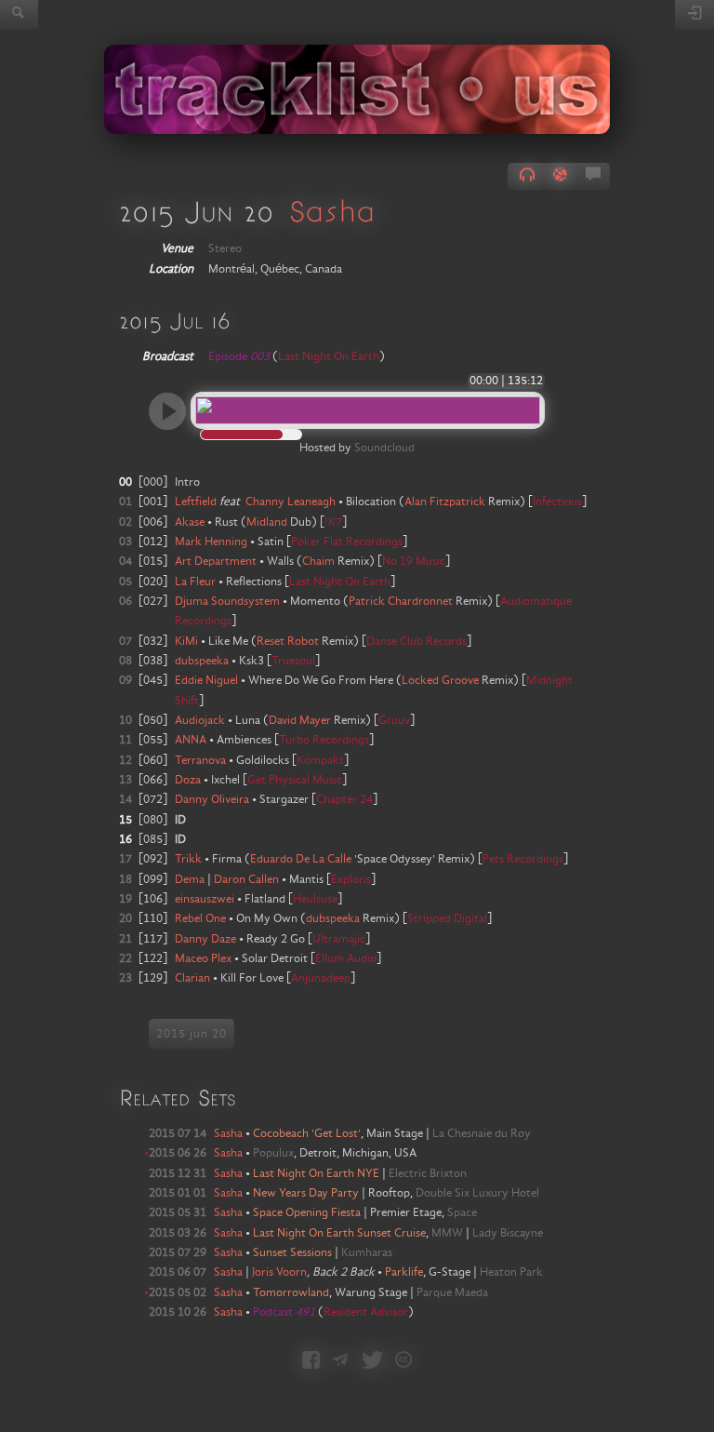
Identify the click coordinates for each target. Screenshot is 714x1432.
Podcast (284, 1311)
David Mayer (300, 720)
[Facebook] (311, 1362)
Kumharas (366, 1252)
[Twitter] (372, 1362)
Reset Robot (288, 641)
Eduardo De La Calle (300, 858)
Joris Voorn (279, 1271)
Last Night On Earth (328, 356)
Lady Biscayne (507, 1232)
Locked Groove (440, 680)
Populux (273, 1152)
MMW (447, 1232)
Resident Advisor (366, 1311)
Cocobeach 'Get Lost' (307, 1133)
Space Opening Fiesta (307, 1212)
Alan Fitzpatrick (444, 501)
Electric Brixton (428, 1173)
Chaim (318, 561)
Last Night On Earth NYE (316, 1173)
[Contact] (340, 1362)
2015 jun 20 (191, 1033)
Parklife (404, 1271)
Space (462, 1212)
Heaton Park (511, 1271)
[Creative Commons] (403, 1362)
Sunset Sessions (292, 1252)
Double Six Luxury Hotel (477, 1192)
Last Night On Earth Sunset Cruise (339, 1232)
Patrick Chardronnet (401, 601)
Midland (266, 522)
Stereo (225, 248)
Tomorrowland (291, 1292)
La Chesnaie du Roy (481, 1133)
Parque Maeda (452, 1292)
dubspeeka (333, 918)
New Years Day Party (306, 1192)
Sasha (332, 211)
